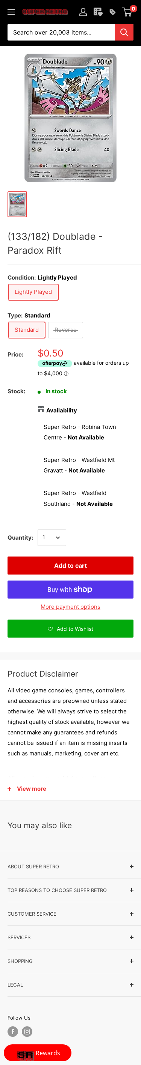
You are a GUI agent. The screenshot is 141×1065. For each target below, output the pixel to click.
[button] (70, 629)
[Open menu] (11, 12)
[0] (127, 12)
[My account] (83, 12)
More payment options (70, 606)
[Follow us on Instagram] (27, 1031)
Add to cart (70, 565)
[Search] (124, 32)
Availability (61, 410)
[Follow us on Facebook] (13, 1031)
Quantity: (20, 537)
